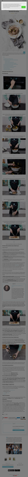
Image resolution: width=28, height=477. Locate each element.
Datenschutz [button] (8, 7)
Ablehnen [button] (24, 4)
